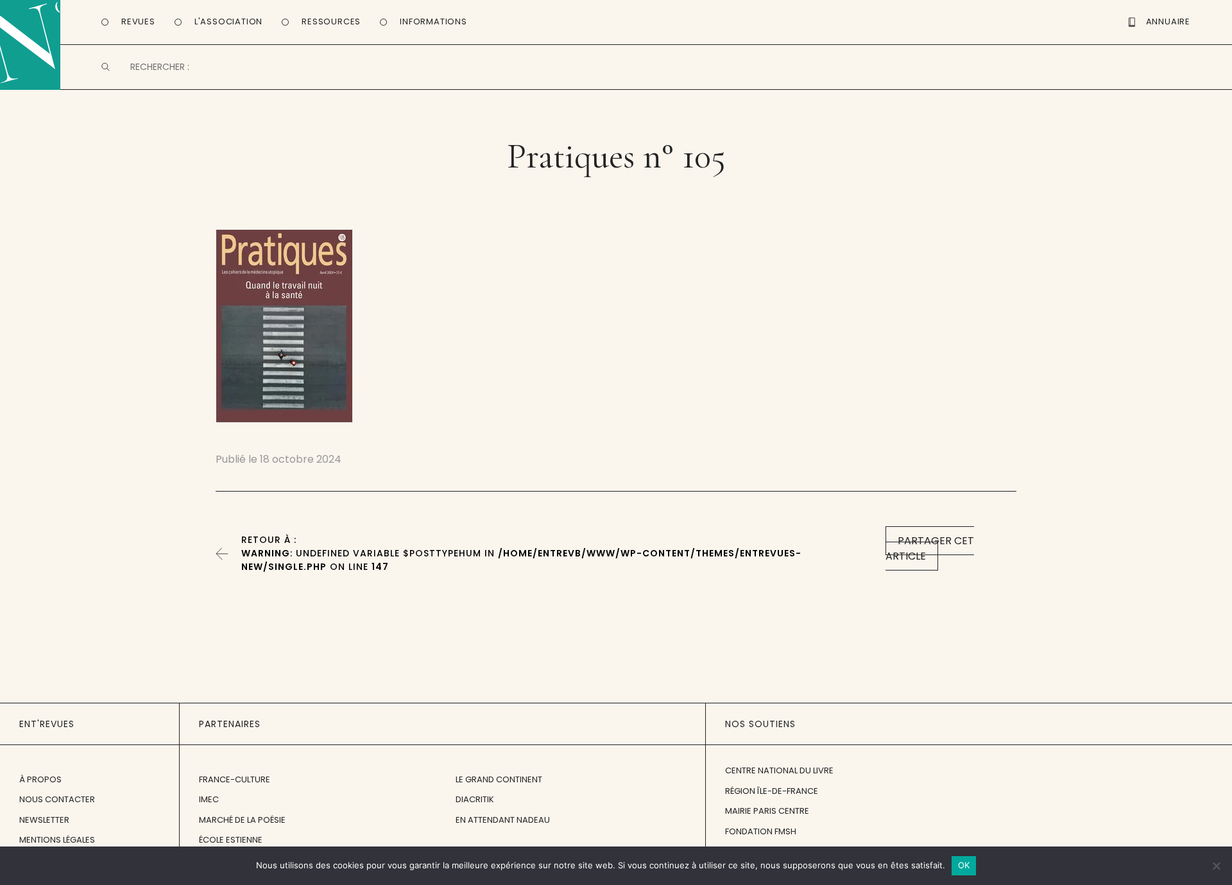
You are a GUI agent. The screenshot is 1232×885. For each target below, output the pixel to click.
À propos (40, 779)
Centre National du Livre (779, 770)
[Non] (1216, 865)
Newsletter (44, 820)
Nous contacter (57, 799)
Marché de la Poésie (242, 820)
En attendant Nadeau (503, 820)
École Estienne (230, 840)
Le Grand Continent (499, 779)
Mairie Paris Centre (767, 811)
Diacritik (475, 799)
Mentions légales (57, 840)
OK (964, 865)
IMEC (209, 799)
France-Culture (234, 779)
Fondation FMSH (760, 831)
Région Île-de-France (771, 791)
